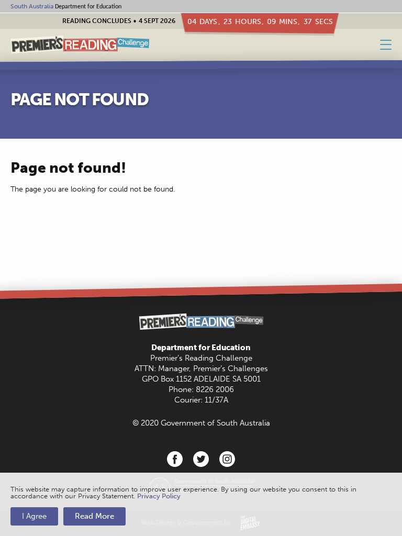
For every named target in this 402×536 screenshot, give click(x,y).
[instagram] (227, 459)
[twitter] (201, 459)
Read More (94, 516)
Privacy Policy (159, 496)
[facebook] (175, 459)
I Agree (34, 516)
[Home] (79, 45)
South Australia (31, 6)
